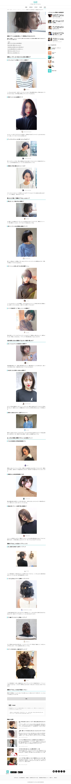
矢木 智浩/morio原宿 (27, 403)
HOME (26, 7)
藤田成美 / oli (27, 641)
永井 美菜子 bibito (27, 258)
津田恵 (27, 465)
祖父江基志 (27, 332)
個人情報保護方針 (22, 777)
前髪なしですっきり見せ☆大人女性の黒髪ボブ (15, 43)
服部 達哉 (27, 218)
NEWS (45, 7)
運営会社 (55, 777)
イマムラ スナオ (27, 498)
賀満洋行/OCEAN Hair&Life (27, 131)
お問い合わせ (16, 777)
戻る (26, 698)
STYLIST (36, 7)
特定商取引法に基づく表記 (34, 777)
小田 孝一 (27, 680)
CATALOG (30, 7)
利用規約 (27, 777)
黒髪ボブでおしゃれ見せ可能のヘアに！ (14, 52)
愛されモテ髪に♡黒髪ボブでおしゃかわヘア (14, 45)
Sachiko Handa (27, 535)
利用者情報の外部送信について (43, 777)
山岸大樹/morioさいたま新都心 (27, 609)
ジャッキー (27, 300)
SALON (40, 7)
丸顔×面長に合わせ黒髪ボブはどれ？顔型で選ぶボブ (16, 47)
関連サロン (51, 777)
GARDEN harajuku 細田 (27, 158)
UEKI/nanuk (27, 89)
